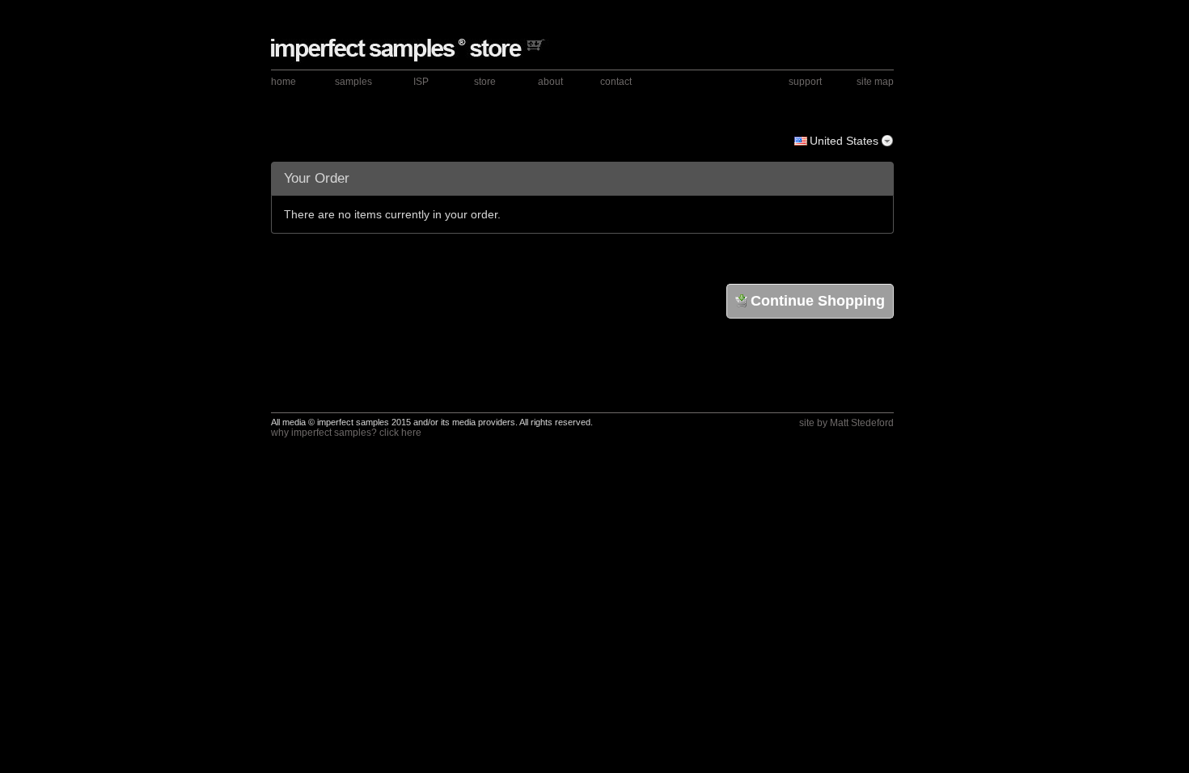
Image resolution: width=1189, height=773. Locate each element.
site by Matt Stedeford (846, 423)
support (805, 81)
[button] (849, 376)
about (550, 81)
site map (875, 81)
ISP (421, 81)
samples (353, 81)
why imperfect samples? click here (346, 432)
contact (616, 81)
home (283, 81)
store (485, 81)
